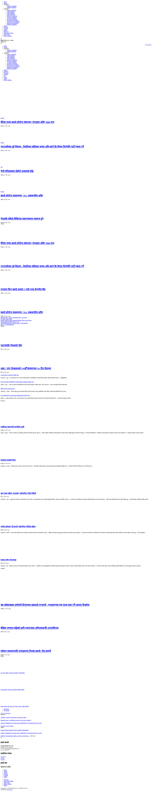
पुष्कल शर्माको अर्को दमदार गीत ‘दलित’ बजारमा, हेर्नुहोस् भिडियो (15, 706)
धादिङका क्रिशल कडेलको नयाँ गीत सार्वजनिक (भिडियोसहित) (15, 730)
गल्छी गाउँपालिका (11, 13)
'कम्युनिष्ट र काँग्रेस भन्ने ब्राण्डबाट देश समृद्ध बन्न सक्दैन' (13, 717)
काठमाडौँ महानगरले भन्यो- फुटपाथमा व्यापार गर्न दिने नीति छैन (14, 323)
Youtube (3, 759)
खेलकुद (5, 26)
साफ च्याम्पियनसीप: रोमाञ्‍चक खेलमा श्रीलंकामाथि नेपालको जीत (15, 395)
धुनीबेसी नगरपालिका (11, 7)
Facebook (3, 756)
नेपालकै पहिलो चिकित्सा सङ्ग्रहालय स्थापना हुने (22, 218)
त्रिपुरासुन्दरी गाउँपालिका (12, 20)
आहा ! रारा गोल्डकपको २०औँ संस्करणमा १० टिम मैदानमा (26, 368)
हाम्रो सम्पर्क (6, 34)
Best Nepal (9, 789)
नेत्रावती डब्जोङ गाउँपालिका (13, 22)
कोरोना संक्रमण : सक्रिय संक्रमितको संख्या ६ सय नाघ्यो (14, 317)
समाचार (5, 3)
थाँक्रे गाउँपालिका (11, 14)
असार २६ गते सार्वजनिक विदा (7, 324)
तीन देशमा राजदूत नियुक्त (6, 319)
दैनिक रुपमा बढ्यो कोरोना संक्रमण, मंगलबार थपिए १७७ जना (27, 122)
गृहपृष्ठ (5, 2)
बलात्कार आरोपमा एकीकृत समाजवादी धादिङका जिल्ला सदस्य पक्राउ (16, 320)
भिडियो (5, 785)
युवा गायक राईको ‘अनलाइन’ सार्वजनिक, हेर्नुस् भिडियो (18, 493)
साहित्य (5, 30)
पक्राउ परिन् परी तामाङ (8, 560)
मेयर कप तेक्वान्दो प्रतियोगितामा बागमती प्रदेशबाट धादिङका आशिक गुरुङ (17, 382)
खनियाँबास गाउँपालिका (12, 16)
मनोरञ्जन (6, 27)
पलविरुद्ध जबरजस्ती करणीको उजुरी (12, 427)
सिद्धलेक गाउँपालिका (11, 10)
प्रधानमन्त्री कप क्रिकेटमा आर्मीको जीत (10, 375)
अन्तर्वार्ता (6, 29)
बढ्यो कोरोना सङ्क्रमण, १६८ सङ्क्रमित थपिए (22, 195)
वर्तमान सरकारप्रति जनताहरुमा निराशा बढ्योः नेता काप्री (26, 651)
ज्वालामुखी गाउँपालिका (12, 19)
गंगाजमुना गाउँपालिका (11, 17)
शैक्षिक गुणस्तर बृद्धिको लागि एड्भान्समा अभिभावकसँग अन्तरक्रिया (30, 627)
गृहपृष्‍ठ (5, 770)
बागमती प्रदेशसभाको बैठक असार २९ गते (10, 322)
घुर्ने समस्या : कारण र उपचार (7, 726)
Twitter (2, 758)
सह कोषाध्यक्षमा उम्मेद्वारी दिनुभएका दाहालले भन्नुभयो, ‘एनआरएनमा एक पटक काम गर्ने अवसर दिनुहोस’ (45, 604)
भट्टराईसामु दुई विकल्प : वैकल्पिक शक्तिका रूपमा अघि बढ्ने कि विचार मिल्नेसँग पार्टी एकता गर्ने (42, 146)
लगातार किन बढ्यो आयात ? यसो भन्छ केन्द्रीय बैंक (23, 289)
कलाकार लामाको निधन (8, 460)
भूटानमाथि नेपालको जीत (11, 345)
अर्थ (5, 76)
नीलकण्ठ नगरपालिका (12, 6)
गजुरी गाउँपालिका (11, 12)
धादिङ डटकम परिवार (8, 33)
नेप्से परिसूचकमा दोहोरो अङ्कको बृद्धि (17, 171)
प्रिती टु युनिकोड (7, 36)
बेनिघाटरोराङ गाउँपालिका (12, 23)
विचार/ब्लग (6, 31)
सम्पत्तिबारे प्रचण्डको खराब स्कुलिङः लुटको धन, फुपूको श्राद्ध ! (15, 736)
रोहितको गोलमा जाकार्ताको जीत (8, 388)
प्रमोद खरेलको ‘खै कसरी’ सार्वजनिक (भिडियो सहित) (18, 527)
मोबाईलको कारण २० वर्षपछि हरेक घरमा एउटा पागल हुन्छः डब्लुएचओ (16, 720)
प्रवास (5, 77)
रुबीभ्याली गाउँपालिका (12, 24)
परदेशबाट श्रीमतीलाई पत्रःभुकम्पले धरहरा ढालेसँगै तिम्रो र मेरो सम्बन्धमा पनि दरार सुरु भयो (21, 723)
